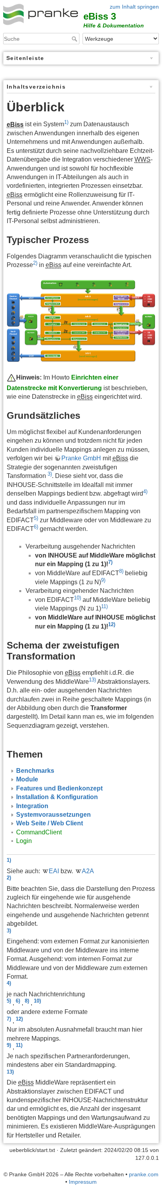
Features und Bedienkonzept (59, 788)
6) (36, 527)
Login (24, 841)
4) (145, 491)
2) (35, 263)
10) (77, 598)
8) (121, 571)
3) (50, 474)
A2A (88, 871)
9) (103, 580)
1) (66, 122)
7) (110, 562)
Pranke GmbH (81, 458)
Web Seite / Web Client (49, 823)
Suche (75, 39)
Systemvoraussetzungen (53, 814)
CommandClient (39, 832)
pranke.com (143, 1174)
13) (92, 680)
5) (36, 518)
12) (111, 624)
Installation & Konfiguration (57, 797)
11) (104, 606)
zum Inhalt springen (134, 7)
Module (27, 779)
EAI (54, 871)
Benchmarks (35, 770)
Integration (32, 806)
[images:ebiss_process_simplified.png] (81, 320)
